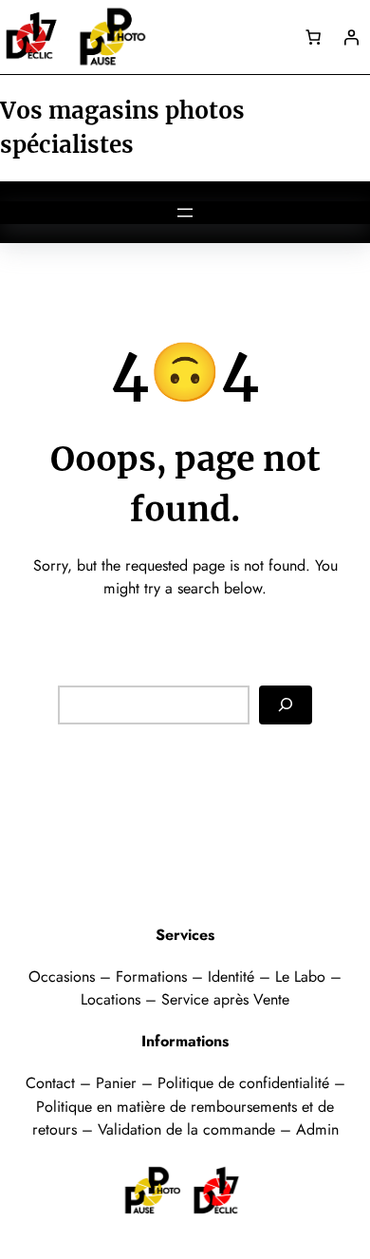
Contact (53, 1083)
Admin (317, 1129)
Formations (154, 976)
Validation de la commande (186, 1129)
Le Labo (300, 976)
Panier (118, 1083)
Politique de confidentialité (243, 1083)
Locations (113, 999)
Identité (231, 976)
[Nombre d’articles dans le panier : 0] (313, 37)
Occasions (64, 976)
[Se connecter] (351, 37)
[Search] (285, 705)
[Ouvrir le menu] (185, 212)
